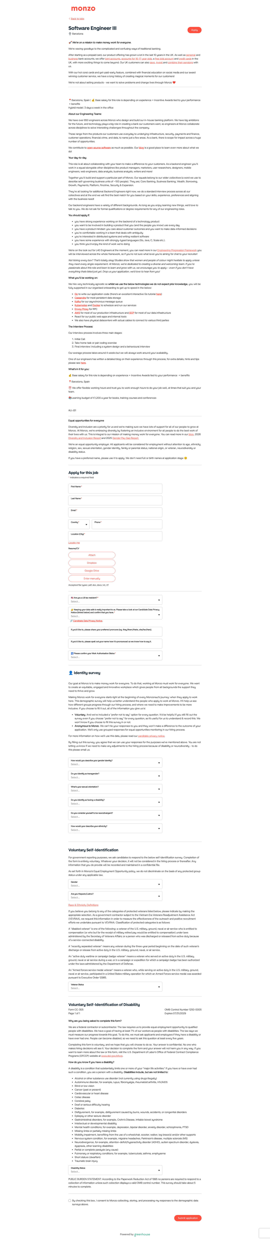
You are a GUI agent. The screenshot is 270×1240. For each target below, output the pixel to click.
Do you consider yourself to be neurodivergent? (92, 813)
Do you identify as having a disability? (88, 800)
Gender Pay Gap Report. (125, 438)
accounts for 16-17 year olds (136, 58)
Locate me (74, 542)
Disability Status (78, 1168)
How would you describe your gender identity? (91, 760)
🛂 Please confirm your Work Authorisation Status (93, 653)
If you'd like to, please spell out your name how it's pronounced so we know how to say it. (111, 641)
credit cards (185, 58)
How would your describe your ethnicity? (89, 826)
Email (74, 510)
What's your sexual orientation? (85, 787)
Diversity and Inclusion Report (84, 438)
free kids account (164, 58)
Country (75, 522)
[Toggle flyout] (86, 524)
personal (190, 54)
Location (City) (78, 534)
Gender (74, 882)
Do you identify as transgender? (85, 773)
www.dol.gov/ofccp (111, 1055)
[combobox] (71, 525)
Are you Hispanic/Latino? (82, 894)
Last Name (76, 498)
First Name (76, 486)
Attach (91, 555)
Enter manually (92, 578)
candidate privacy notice (151, 735)
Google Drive (92, 570)
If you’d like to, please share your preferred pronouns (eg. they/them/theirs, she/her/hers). (111, 629)
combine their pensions (180, 62)
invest (159, 62)
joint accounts (112, 58)
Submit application (188, 1218)
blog (191, 434)
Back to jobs (77, 18)
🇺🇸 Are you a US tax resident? (84, 598)
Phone (98, 522)
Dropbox (92, 562)
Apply (194, 29)
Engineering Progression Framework (177, 250)
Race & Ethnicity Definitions (83, 904)
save (152, 62)
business (73, 58)
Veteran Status (77, 984)
